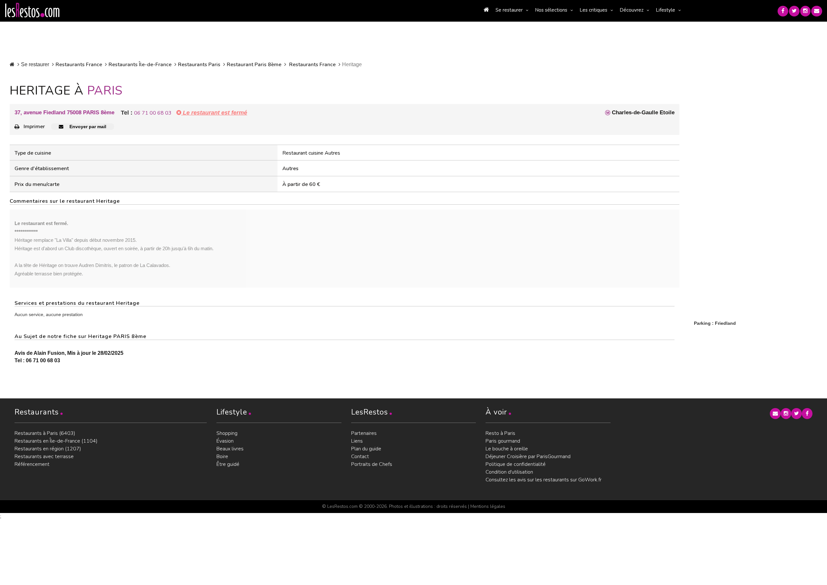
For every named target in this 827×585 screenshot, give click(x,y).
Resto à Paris (500, 433)
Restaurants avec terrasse (44, 456)
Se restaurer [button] (509, 10)
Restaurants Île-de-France (140, 64)
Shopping (226, 433)
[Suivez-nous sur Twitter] (794, 11)
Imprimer (34, 126)
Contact (360, 456)
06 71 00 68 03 (153, 113)
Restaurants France (79, 64)
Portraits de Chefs (371, 464)
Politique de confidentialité (516, 464)
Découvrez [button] (632, 10)
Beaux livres (230, 448)
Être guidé (227, 464)
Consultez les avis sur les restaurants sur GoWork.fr (544, 479)
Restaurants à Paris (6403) (45, 433)
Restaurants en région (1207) (48, 448)
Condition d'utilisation (509, 472)
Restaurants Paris (199, 64)
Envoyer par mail (87, 126)
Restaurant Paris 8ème (254, 64)
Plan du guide (366, 448)
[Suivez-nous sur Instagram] (805, 11)
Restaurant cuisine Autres (311, 153)
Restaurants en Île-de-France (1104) (56, 441)
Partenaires (364, 433)
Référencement (32, 464)
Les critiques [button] (593, 10)
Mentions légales (487, 506)
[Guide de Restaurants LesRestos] (32, 10)
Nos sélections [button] (551, 10)
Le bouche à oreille (507, 448)
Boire (222, 456)
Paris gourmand (503, 441)
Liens (357, 441)
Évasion (225, 441)
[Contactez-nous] (816, 11)
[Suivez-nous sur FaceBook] (783, 11)
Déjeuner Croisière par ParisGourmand (528, 456)
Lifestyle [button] (665, 10)
